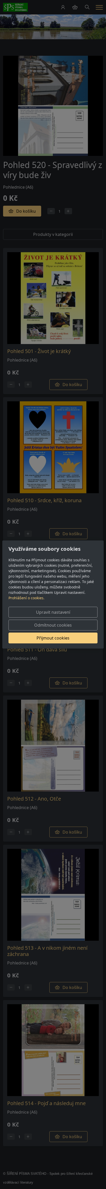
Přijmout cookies (53, 638)
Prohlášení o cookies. (26, 597)
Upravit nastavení (53, 612)
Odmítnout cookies (53, 625)
